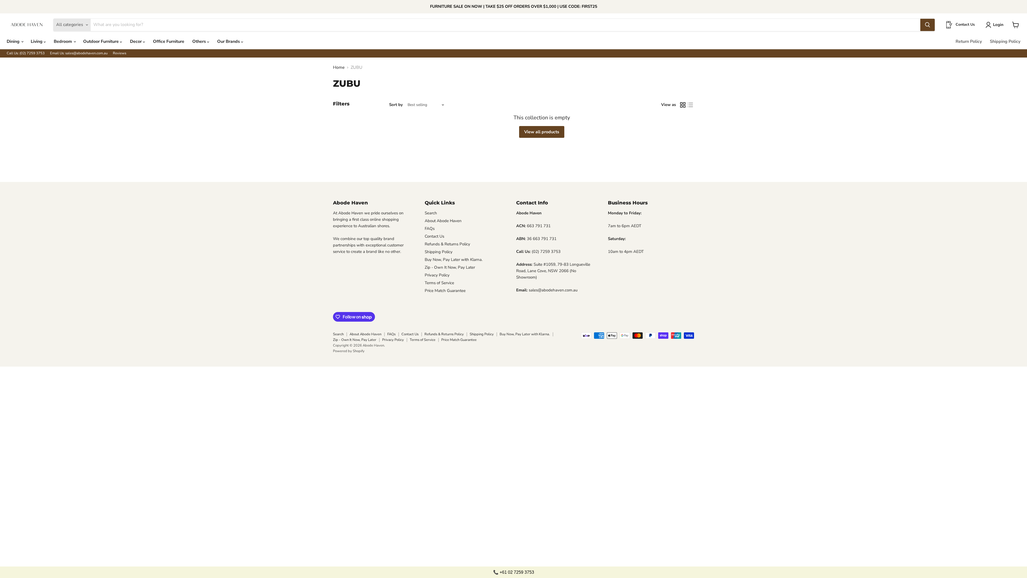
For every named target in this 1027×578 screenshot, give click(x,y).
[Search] (927, 25)
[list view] (690, 105)
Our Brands (229, 41)
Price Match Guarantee (445, 290)
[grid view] (683, 105)
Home (339, 67)
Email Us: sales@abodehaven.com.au (79, 53)
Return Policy (969, 41)
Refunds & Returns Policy (447, 244)
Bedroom (63, 41)
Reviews (119, 53)
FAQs (430, 228)
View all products (541, 132)
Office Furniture (168, 41)
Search (431, 213)
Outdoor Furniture (101, 41)
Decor (136, 41)
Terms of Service (439, 283)
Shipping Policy (1005, 41)
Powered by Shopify (349, 351)
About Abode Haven (443, 220)
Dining (14, 41)
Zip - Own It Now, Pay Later (450, 267)
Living (37, 41)
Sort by (396, 104)
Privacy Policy (437, 275)
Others (199, 41)
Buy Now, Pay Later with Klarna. (453, 259)
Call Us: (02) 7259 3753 (26, 53)
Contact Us (434, 236)
